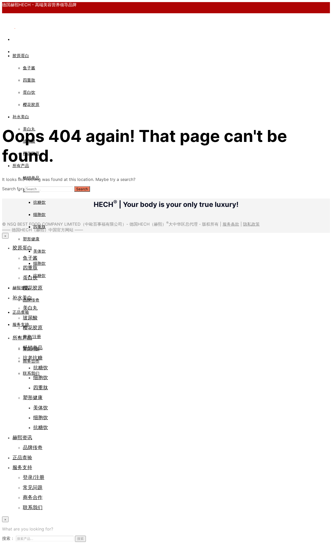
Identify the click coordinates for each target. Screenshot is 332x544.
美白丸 (30, 308)
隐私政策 (251, 224)
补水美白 (20, 116)
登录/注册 (33, 477)
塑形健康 (31, 238)
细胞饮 (39, 214)
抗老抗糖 (33, 358)
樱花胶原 (31, 104)
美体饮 (39, 251)
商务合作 (31, 361)
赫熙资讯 (20, 287)
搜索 (80, 538)
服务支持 (20, 324)
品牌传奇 (33, 447)
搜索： (8, 538)
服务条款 (231, 224)
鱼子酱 (29, 67)
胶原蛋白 (20, 55)
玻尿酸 (30, 317)
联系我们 (31, 373)
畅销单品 (33, 347)
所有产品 (22, 338)
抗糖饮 (39, 202)
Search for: (13, 188)
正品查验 (20, 312)
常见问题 (33, 487)
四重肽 (29, 80)
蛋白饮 (29, 92)
